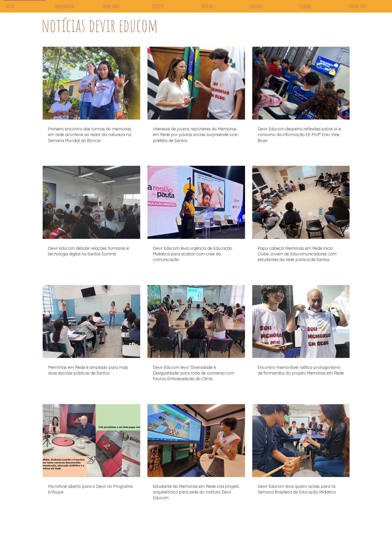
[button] (344, 33)
